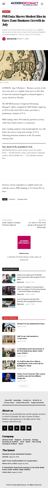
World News (6, 472)
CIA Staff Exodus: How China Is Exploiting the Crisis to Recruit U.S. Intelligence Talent (30, 363)
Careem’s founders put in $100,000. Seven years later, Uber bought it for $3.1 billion (31, 277)
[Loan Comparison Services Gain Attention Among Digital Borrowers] (8, 302)
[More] (35, 44)
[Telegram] (30, 44)
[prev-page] (3, 311)
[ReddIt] (25, 44)
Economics (12, 199)
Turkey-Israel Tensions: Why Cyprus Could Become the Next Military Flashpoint (31, 376)
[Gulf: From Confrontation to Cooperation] (8, 339)
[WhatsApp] (15, 44)
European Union (22, 199)
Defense (5, 457)
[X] (9, 44)
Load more (23, 386)
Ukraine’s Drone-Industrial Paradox (31, 324)
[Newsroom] (4, 39)
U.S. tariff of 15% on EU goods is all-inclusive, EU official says (37, 225)
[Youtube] (28, 428)
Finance (6, 11)
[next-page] (7, 311)
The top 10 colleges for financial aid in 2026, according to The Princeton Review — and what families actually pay (31, 289)
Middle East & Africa (9, 463)
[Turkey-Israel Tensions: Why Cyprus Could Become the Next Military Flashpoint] (8, 377)
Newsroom (11, 39)
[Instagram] (10, 428)
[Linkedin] (20, 44)
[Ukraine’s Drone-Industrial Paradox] (8, 327)
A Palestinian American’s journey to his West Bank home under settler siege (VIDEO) (30, 351)
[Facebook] (4, 44)
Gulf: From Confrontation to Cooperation (28, 337)
